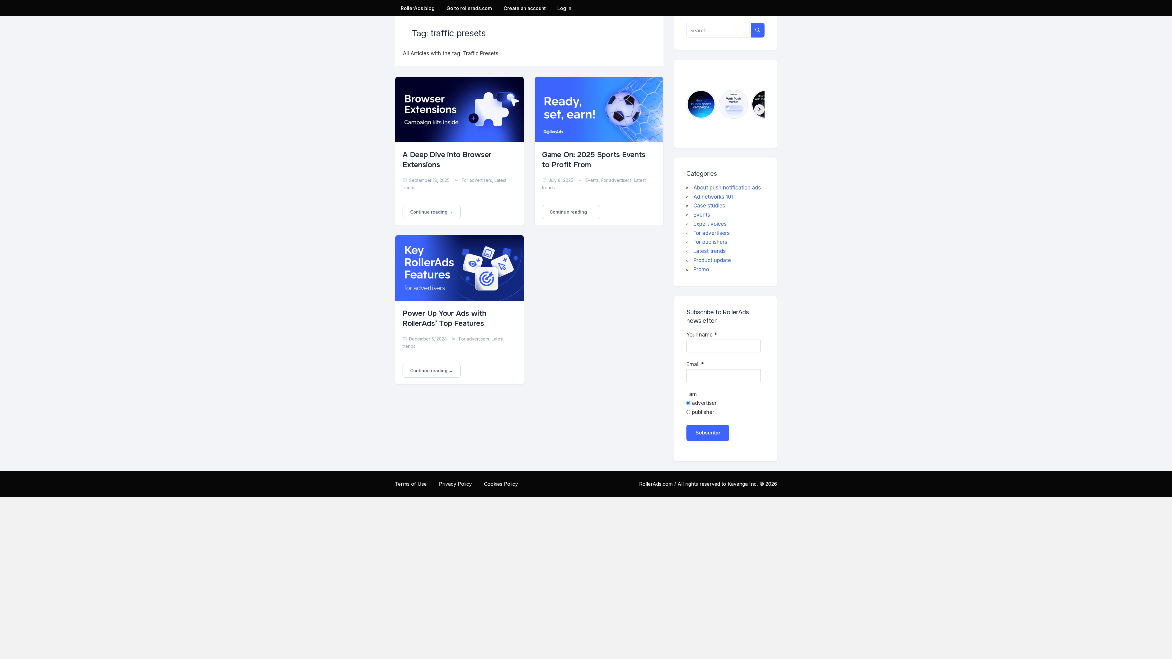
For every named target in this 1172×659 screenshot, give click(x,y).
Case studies (709, 206)
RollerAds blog (418, 8)
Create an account (525, 8)
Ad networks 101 (713, 197)
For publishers (710, 242)
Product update (712, 260)
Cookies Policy (501, 484)
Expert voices (710, 224)
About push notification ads (727, 188)
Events (592, 180)
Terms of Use (411, 484)
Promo (701, 269)
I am (691, 394)
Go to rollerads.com (469, 8)
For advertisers (477, 180)
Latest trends (709, 251)
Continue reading (428, 211)
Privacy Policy (455, 484)
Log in (564, 8)
